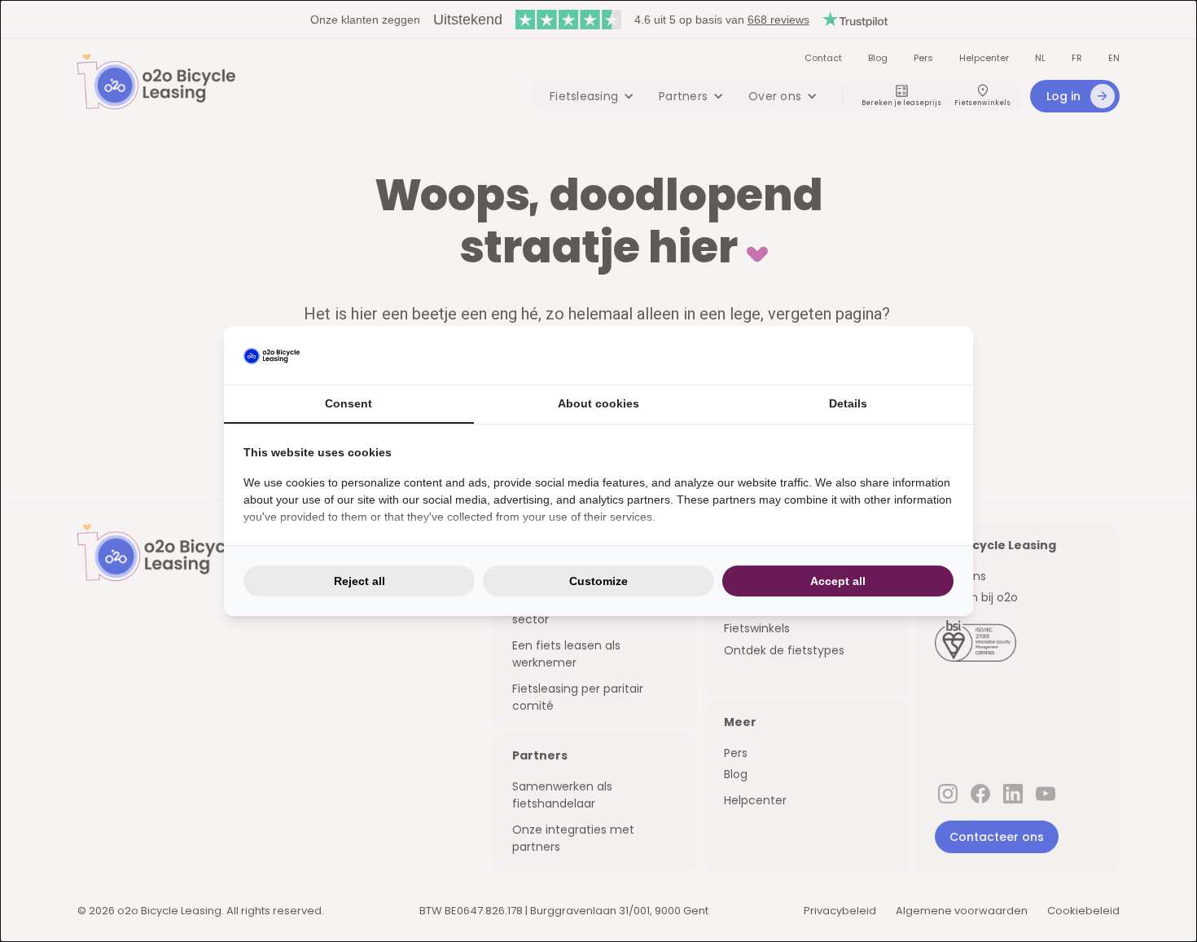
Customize (598, 581)
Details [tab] (848, 403)
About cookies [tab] (598, 403)
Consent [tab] (348, 403)
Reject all (359, 581)
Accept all (838, 581)
